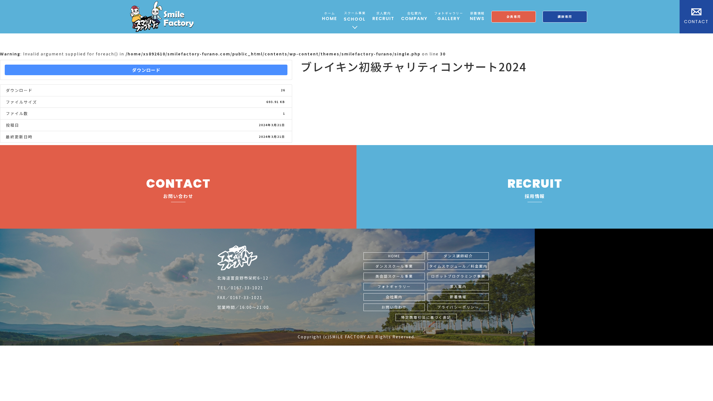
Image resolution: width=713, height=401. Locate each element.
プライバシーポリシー (458, 307)
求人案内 (458, 286)
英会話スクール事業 (394, 276)
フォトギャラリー (394, 286)
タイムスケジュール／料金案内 (458, 266)
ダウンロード (146, 70)
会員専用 (513, 16)
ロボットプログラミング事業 (458, 276)
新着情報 (458, 296)
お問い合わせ (394, 307)
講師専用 (565, 16)
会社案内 (394, 296)
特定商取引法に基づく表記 (426, 317)
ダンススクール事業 (394, 266)
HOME (394, 255)
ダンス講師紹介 (458, 255)
